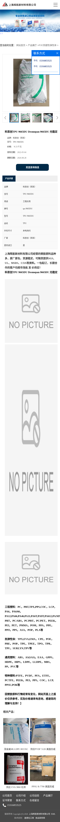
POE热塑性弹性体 (47, 45)
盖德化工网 (29, 818)
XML (53, 814)
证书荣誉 (7, 800)
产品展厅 (32, 45)
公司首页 (7, 795)
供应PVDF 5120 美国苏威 (42, 749)
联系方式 (21, 800)
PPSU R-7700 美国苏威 (43, 786)
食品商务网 (40, 818)
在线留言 (34, 800)
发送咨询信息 (32, 167)
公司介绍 (21, 795)
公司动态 (34, 795)
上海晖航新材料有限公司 (39, 814)
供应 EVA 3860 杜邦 (16, 787)
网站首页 (20, 45)
